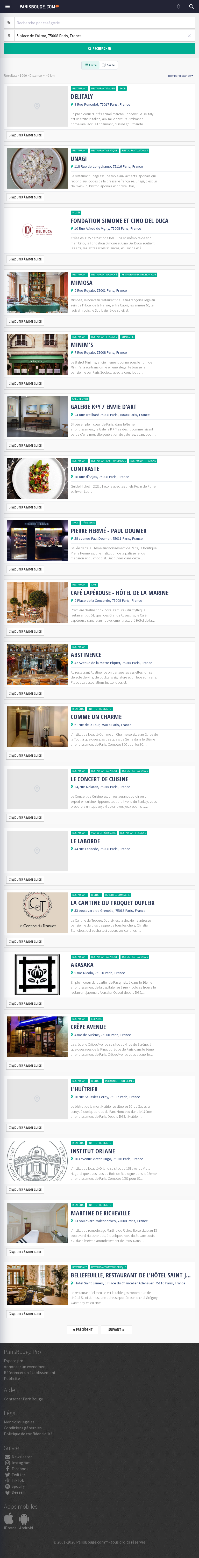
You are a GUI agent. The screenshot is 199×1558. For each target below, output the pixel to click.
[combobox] (104, 23)
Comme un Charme (96, 716)
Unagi (79, 158)
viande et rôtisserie (103, 833)
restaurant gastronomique (139, 274)
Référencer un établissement (30, 1372)
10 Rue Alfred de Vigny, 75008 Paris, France (107, 228)
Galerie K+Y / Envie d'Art (104, 406)
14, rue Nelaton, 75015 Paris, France (102, 786)
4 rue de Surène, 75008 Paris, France (102, 1034)
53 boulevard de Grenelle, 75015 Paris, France (110, 910)
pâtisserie (89, 522)
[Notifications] (178, 6)
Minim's (82, 344)
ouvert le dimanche (117, 895)
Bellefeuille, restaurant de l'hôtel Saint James (131, 1275)
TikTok (17, 1480)
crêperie (96, 1019)
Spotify (18, 1486)
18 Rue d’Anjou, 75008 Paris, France (101, 476)
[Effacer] (189, 35)
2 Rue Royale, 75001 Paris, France (100, 290)
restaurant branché (104, 274)
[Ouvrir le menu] (7, 6)
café (93, 584)
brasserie (127, 336)
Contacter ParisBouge (23, 1398)
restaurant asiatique (104, 150)
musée (76, 212)
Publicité (12, 1378)
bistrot (96, 895)
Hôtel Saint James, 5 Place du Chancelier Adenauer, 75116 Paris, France (130, 1283)
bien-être (78, 709)
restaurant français (104, 336)
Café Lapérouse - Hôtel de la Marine (119, 592)
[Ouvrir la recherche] (191, 6)
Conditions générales (23, 1427)
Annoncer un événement (25, 1366)
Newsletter (21, 1456)
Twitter (18, 1474)
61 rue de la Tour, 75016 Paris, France (103, 724)
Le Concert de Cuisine (99, 779)
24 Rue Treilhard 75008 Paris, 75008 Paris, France (112, 414)
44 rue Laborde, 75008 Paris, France (102, 848)
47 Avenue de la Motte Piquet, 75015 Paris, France (113, 662)
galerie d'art (80, 398)
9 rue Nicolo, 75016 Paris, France (99, 972)
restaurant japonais (135, 150)
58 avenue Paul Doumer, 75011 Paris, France (108, 538)
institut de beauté (99, 709)
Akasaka (82, 964)
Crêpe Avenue (88, 1026)
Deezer (17, 1492)
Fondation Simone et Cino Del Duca (119, 220)
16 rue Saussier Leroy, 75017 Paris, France (107, 1096)
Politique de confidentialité (28, 1433)
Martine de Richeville (100, 1213)
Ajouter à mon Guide (26, 135)
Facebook (20, 1468)
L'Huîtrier (84, 1089)
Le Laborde (85, 841)
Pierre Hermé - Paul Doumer (108, 530)
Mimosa (82, 282)
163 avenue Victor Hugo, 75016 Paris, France (108, 1158)
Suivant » (116, 1329)
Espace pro (13, 1360)
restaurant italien (103, 88)
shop (122, 88)
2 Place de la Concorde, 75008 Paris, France (108, 600)
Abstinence (86, 654)
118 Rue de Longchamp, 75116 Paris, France (108, 166)
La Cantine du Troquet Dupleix (112, 902)
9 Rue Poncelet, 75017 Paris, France (102, 104)
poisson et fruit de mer (119, 1081)
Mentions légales (19, 1421)
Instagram (21, 1462)
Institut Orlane (93, 1151)
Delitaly (82, 96)
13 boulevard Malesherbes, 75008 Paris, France (111, 1220)
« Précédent (83, 1329)
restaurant (79, 88)
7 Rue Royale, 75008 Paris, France (100, 352)
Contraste (85, 468)
